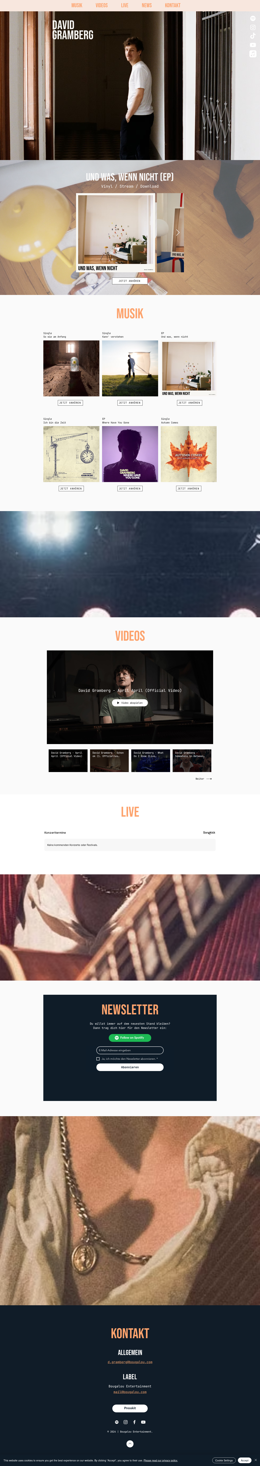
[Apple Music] (252, 53)
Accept (245, 1460)
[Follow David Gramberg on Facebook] (134, 1422)
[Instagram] (252, 27)
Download (149, 186)
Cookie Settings (224, 1460)
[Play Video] (68, 760)
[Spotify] (252, 18)
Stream (126, 186)
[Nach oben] (130, 1443)
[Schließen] (256, 1460)
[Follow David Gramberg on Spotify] (116, 1422)
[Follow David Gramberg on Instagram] (125, 1422)
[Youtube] (252, 45)
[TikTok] (252, 36)
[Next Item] (178, 232)
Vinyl (107, 186)
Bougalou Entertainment (130, 1386)
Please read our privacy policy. (161, 1460)
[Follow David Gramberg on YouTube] (143, 1422)
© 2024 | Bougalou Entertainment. (130, 1431)
